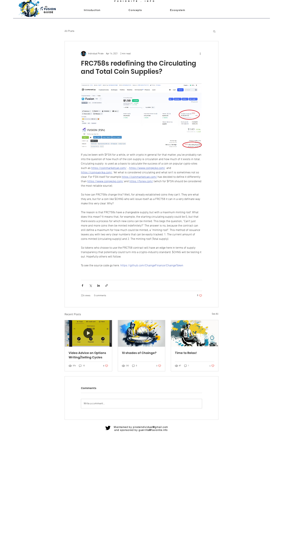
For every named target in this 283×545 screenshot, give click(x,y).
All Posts (69, 31)
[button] (214, 31)
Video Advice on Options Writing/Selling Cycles (87, 355)
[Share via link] (106, 285)
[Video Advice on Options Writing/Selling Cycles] (88, 333)
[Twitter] (107, 427)
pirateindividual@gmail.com (150, 427)
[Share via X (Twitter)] (90, 285)
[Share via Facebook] (82, 285)
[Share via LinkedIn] (98, 285)
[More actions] (200, 54)
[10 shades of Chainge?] (141, 333)
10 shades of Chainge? (139, 353)
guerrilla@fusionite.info (153, 430)
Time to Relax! (186, 353)
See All (215, 314)
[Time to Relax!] (194, 333)
